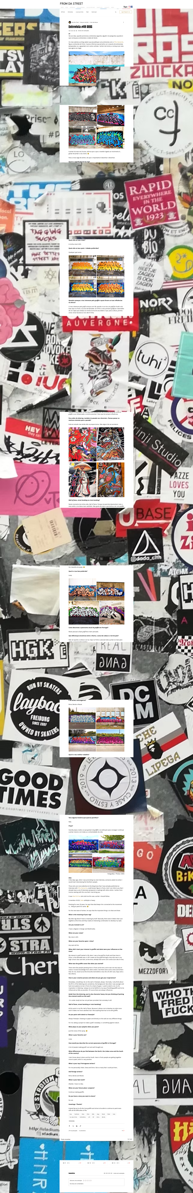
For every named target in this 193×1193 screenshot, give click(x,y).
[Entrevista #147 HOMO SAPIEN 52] (96, 1148)
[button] (115, 12)
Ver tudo (130, 1139)
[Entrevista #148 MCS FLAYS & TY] (72, 1148)
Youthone (76, 1114)
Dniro (98, 1117)
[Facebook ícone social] (132, 7)
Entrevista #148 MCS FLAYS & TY (71, 1157)
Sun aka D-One (73, 1117)
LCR (89, 1117)
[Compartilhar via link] (80, 1126)
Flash (87, 12)
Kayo (98, 1114)
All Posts (63, 12)
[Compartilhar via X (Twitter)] (73, 1126)
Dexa (83, 1114)
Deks (93, 1114)
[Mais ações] (123, 22)
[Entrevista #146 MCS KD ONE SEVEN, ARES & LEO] (121, 1148)
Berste (103, 1117)
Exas (71, 1114)
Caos (114, 1114)
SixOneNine (83, 1117)
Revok (103, 1114)
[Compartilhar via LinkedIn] (76, 1126)
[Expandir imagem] (83, 115)
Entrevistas (70, 12)
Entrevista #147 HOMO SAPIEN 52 (95, 1157)
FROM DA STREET (71, 4)
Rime (88, 1114)
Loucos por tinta (79, 12)
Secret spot (94, 12)
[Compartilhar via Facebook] (69, 1126)
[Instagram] (129, 7)
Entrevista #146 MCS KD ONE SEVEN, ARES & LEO (119, 1158)
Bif (93, 1117)
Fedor (108, 1114)
